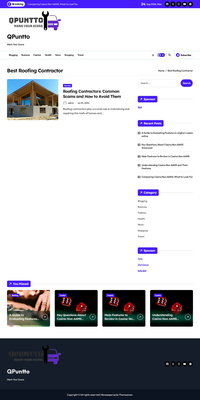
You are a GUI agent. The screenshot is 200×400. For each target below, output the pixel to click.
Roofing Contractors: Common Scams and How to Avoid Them (92, 94)
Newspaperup (108, 394)
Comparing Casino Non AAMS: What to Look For (167, 176)
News (58, 54)
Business (25, 54)
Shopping (69, 54)
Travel (80, 54)
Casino (63, 295)
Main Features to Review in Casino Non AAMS (166, 156)
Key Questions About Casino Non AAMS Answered (162, 146)
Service (67, 85)
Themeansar (125, 394)
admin (71, 103)
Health (48, 54)
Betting (15, 295)
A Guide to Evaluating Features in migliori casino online (167, 134)
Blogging (13, 54)
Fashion (37, 54)
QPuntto (18, 36)
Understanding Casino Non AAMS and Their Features (165, 167)
